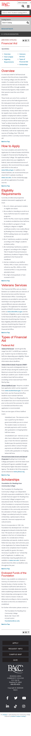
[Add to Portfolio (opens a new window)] (23, 40)
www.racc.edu (6, 177)
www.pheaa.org (19, 472)
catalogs (4, 714)
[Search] (28, 23)
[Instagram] (24, 706)
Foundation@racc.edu (12, 621)
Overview (7, 54)
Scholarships (23, 64)
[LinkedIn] (7, 706)
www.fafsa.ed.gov (7, 170)
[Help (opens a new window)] (28, 40)
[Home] (10, 5)
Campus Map (15, 654)
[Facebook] (7, 698)
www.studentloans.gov (13, 390)
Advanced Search (7, 29)
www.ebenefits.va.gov (14, 312)
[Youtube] (24, 698)
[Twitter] (16, 698)
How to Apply (8, 57)
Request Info (15, 649)
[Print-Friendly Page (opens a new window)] (26, 40)
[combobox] (15, 12)
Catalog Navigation (10, 34)
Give (15, 660)
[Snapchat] (15, 705)
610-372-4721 (15, 684)
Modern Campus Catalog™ (18, 716)
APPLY (15, 643)
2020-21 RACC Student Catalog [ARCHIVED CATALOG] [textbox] (16, 13)
